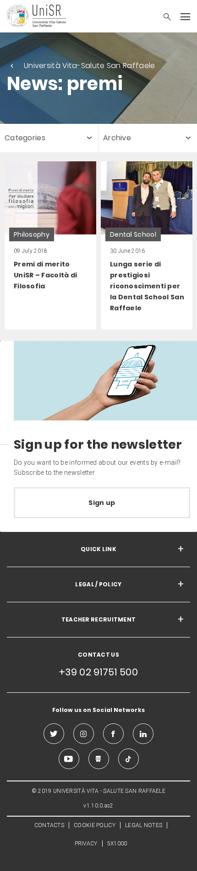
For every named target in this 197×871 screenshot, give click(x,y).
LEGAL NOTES (143, 825)
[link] (50, 245)
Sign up (101, 502)
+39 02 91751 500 (98, 672)
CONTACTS (49, 825)
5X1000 (117, 843)
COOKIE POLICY (94, 825)
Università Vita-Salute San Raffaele (89, 65)
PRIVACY (86, 843)
